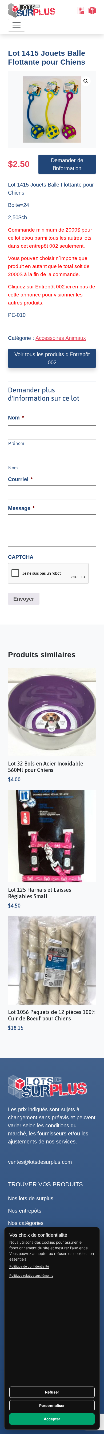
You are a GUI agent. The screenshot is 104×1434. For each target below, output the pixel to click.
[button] (86, 81)
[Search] (80, 10)
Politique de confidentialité (29, 1266)
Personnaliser (52, 1405)
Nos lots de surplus (30, 1198)
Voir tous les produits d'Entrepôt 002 (52, 358)
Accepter (52, 1419)
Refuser (52, 1392)
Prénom (16, 443)
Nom (13, 467)
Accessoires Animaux (60, 338)
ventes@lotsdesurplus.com (40, 1162)
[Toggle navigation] (16, 25)
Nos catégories (25, 1223)
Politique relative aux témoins (31, 1275)
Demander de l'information (67, 164)
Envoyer (23, 599)
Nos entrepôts (24, 1211)
